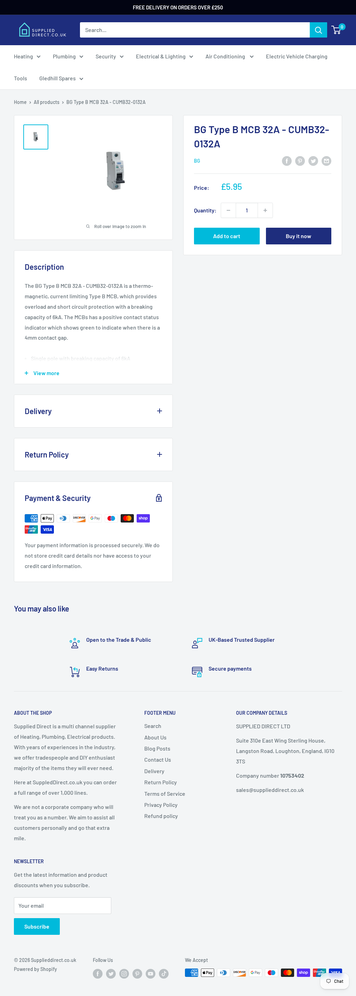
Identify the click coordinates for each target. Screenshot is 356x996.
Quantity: (205, 210)
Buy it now (298, 236)
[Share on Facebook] (287, 160)
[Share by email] (326, 160)
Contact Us (157, 759)
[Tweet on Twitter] (313, 160)
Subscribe (36, 926)
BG (197, 161)
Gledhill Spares (57, 78)
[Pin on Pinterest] (300, 160)
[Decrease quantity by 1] (228, 210)
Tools (20, 78)
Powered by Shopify (35, 969)
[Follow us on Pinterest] (137, 973)
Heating (23, 56)
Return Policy (160, 782)
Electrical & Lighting (161, 56)
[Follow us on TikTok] (164, 973)
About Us (155, 737)
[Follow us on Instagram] (124, 973)
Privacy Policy (161, 804)
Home (20, 102)
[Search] (318, 30)
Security (106, 56)
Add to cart (226, 236)
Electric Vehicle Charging (296, 56)
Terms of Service (164, 793)
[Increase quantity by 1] (265, 210)
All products (46, 102)
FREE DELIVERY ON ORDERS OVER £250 (178, 7)
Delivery (154, 771)
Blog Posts (157, 748)
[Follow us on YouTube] (150, 973)
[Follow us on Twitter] (111, 973)
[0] (336, 30)
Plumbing (64, 56)
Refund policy (161, 815)
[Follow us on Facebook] (98, 973)
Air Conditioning (225, 56)
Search (152, 725)
